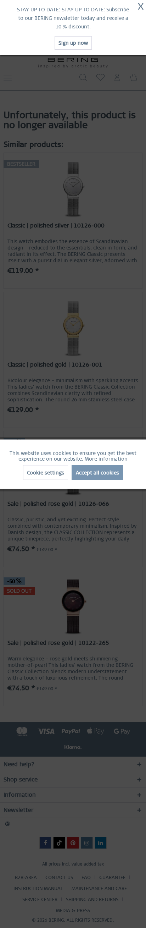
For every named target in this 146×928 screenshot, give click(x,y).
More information (106, 458)
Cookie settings (45, 472)
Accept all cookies (97, 472)
